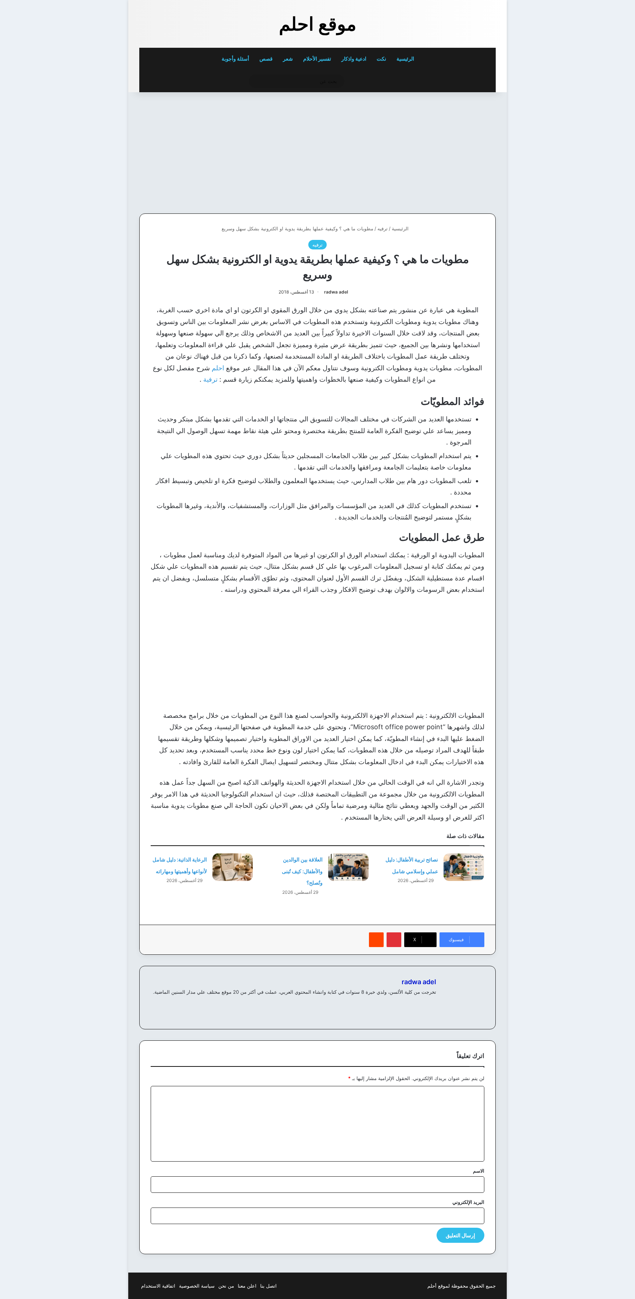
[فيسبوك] (431, 1004)
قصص (266, 58)
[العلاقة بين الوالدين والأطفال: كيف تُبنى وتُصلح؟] (348, 867)
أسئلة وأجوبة (235, 58)
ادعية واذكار (353, 58)
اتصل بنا (268, 1286)
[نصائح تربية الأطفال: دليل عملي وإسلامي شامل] (464, 867)
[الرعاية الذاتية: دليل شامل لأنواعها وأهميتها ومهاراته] (232, 867)
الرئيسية (406, 58)
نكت (381, 58)
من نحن (226, 1286)
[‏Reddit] (376, 939)
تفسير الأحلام (317, 58)
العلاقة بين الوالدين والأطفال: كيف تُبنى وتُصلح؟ (302, 871)
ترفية (210, 379)
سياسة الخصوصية (197, 1286)
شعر (288, 58)
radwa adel (336, 292)
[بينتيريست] (394, 939)
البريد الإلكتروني (468, 1202)
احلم (218, 368)
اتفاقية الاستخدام (158, 1286)
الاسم (478, 1171)
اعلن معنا (247, 1286)
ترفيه (382, 228)
